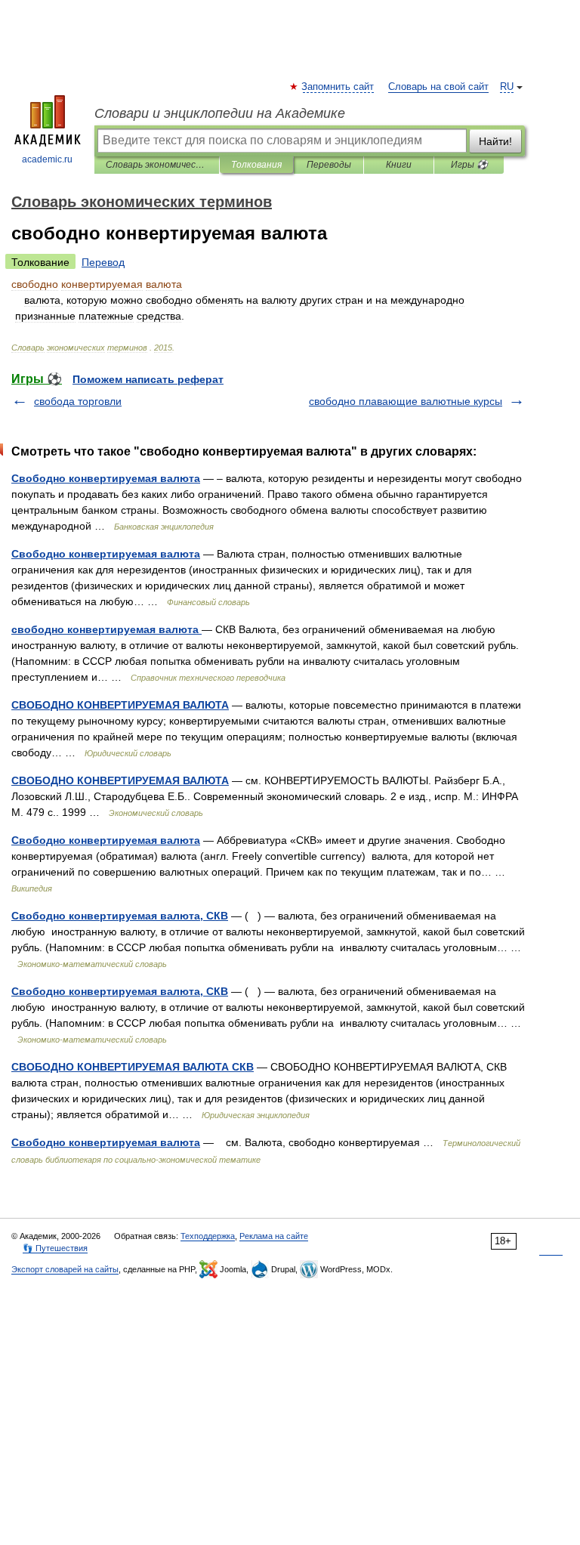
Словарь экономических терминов (157, 164)
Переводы (329, 164)
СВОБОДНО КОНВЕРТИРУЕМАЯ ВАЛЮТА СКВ (132, 1067)
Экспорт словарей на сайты (65, 1269)
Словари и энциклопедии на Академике (219, 113)
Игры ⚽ (469, 164)
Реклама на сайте (273, 1236)
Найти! (495, 141)
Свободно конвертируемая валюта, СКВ (119, 916)
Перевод (103, 262)
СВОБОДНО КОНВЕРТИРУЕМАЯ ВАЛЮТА (120, 705)
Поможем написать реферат (148, 379)
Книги (399, 164)
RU (507, 87)
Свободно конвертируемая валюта (105, 478)
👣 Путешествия (55, 1248)
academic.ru (47, 159)
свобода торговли (78, 401)
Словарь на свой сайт (438, 87)
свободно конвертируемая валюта (106, 629)
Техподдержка (207, 1236)
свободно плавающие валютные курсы (405, 401)
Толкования (256, 164)
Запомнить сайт (338, 87)
